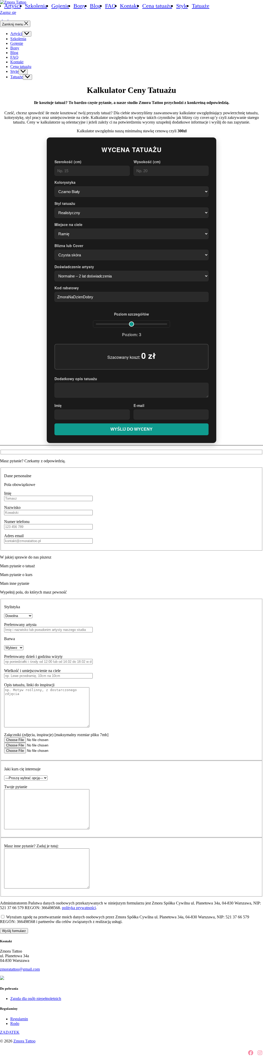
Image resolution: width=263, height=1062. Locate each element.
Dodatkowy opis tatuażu (75, 378)
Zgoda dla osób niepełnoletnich (35, 998)
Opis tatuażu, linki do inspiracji (29, 685)
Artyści (12, 6)
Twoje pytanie (15, 787)
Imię (58, 405)
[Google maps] (10, 18)
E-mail (139, 405)
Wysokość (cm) (147, 161)
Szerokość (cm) (67, 161)
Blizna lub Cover (68, 245)
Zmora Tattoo (24, 1041)
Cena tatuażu (157, 6)
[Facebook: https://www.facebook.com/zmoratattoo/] (1, 18)
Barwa (9, 639)
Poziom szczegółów (131, 314)
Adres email (14, 536)
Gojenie (60, 6)
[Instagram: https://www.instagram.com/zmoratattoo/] (5, 18)
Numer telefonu (17, 521)
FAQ (110, 6)
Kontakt (129, 6)
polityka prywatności (79, 908)
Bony (79, 6)
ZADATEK (10, 1032)
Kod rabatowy (66, 287)
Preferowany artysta (20, 624)
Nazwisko (12, 507)
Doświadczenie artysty (74, 266)
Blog (95, 6)
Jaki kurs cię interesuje (22, 769)
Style (182, 6)
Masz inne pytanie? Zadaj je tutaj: (31, 846)
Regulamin (19, 1019)
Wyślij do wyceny (131, 429)
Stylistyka (12, 607)
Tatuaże (200, 6)
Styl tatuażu (64, 203)
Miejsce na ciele (68, 224)
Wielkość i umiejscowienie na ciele (32, 670)
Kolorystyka (65, 182)
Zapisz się (8, 12)
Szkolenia (36, 6)
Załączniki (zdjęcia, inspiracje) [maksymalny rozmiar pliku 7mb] (56, 735)
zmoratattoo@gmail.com (20, 969)
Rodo (14, 1023)
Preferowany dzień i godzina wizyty (33, 656)
